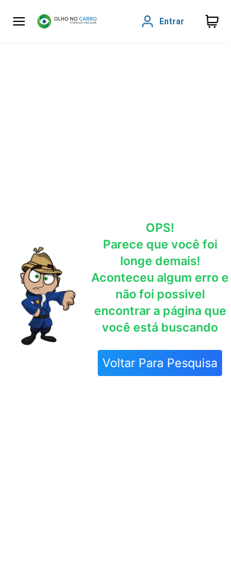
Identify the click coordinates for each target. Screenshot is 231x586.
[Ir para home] (67, 21)
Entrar (171, 21)
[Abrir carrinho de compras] (212, 21)
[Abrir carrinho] (19, 21)
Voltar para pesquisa (159, 363)
